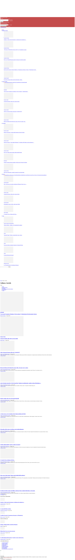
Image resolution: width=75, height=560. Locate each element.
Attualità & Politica (5, 30)
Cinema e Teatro (12, 82)
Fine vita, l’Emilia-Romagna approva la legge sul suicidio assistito (15, 59)
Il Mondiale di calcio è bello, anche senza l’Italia (12, 204)
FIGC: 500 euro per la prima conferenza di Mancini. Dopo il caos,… (15, 184)
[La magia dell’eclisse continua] (2, 507)
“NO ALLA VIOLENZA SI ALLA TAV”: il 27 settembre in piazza (15, 49)
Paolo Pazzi (7, 446)
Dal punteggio (4, 289)
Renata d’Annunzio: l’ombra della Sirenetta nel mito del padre (14, 132)
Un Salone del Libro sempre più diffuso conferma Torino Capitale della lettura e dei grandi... (17, 490)
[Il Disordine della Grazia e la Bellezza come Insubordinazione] (7, 427)
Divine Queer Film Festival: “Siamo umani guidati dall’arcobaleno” (12, 475)
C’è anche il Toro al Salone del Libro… (10, 214)
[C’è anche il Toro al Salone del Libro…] (8, 211)
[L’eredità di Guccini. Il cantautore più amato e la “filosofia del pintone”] (2, 513)
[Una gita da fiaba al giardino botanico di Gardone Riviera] (8, 242)
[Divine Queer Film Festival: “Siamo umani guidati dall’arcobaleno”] (7, 473)
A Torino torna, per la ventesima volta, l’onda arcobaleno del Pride (13, 413)
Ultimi (3, 286)
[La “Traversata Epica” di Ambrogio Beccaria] (8, 262)
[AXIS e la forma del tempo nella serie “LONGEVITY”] (7, 350)
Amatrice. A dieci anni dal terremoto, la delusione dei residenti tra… (15, 39)
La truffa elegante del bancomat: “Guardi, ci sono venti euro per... (12, 537)
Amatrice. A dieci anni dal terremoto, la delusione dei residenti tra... (12, 502)
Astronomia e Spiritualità (3, 510)
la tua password (10, 20)
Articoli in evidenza (4, 287)
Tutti (4, 82)
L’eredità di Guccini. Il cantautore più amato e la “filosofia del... (11, 515)
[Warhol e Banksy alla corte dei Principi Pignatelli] (7, 396)
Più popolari (3, 288)
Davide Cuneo (2, 340)
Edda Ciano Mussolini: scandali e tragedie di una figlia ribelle (14, 172)
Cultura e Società (4, 81)
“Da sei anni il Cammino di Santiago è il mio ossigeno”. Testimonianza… (16, 91)
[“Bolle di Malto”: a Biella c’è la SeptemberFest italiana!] (8, 222)
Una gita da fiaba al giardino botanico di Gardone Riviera (13, 245)
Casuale (3, 290)
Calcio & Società (6, 182)
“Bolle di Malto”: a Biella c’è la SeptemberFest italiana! (13, 225)
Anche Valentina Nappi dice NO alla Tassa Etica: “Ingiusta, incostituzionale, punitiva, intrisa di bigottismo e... (20, 383)
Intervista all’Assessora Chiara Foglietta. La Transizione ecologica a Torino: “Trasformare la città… (20, 69)
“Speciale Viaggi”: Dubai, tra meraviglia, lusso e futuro (13, 235)
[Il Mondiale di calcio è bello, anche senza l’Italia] (8, 201)
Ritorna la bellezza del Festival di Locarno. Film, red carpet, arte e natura (14, 367)
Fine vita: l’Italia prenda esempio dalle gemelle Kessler (13, 152)
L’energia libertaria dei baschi (8, 255)
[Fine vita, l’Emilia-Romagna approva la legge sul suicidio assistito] (8, 57)
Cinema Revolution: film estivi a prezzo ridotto (11, 101)
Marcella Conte (7, 400)
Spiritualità (25, 82)
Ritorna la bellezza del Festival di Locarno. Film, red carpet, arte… (15, 121)
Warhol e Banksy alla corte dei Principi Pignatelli (9, 398)
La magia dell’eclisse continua (5, 508)
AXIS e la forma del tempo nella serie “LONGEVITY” (13, 111)
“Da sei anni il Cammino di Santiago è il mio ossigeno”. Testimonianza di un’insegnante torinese (18, 314)
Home (1, 280)
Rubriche (3, 174)
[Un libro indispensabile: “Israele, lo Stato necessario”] (7, 442)
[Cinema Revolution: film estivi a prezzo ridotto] (8, 191)
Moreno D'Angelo (2, 315)
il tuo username (10, 19)
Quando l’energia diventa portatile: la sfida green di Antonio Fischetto (15, 162)
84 (2, 494)
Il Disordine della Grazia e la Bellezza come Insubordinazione (12, 429)
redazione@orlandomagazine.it (7, 557)
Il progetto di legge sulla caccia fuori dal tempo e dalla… (13, 79)
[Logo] (0, 28)
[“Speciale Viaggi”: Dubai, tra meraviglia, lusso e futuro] (8, 232)
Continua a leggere (3, 355)
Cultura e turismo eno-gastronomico (9, 223)
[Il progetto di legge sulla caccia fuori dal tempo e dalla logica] (8, 77)
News (3, 29)
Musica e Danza (21, 82)
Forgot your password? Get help (4, 22)
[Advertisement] (37, 274)
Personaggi (3, 123)
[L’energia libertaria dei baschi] (8, 252)
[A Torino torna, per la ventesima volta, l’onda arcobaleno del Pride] (7, 412)
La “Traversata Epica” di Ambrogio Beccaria (11, 265)
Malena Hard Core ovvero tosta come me (7, 531)
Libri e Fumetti (16, 82)
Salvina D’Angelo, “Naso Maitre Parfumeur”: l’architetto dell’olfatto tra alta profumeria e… (19, 142)
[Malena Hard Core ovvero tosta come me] (2, 529)
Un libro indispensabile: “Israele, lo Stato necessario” (10, 444)
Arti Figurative (7, 82)
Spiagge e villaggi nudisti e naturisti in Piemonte (8, 524)
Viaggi (5, 233)
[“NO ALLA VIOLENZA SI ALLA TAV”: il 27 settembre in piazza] (8, 47)
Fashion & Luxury (6, 263)
